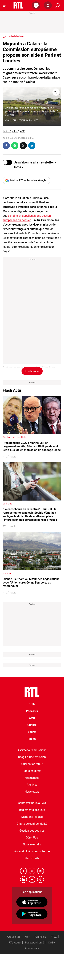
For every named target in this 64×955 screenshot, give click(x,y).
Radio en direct (32, 771)
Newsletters (32, 791)
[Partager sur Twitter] (23, 145)
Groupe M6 (13, 936)
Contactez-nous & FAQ (32, 803)
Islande (7, 573)
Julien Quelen (10, 131)
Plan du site (32, 858)
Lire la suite (32, 371)
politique (7, 503)
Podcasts (32, 711)
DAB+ (51, 942)
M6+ (27, 936)
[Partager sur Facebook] (6, 145)
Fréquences (32, 777)
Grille (32, 704)
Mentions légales (32, 816)
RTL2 (54, 936)
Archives (32, 784)
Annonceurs (32, 948)
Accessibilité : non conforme (32, 851)
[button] (36, 5)
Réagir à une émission (32, 757)
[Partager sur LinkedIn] (31, 145)
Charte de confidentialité (32, 823)
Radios (32, 738)
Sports (32, 732)
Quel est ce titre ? (32, 764)
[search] (57, 5)
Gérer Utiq (32, 837)
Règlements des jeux (32, 810)
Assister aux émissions (32, 750)
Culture (32, 725)
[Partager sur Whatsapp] (14, 145)
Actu (32, 718)
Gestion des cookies (31, 830)
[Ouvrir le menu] (4, 5)
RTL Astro (15, 942)
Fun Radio (40, 936)
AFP (22, 131)
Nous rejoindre (32, 844)
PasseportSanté (34, 942)
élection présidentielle (14, 437)
